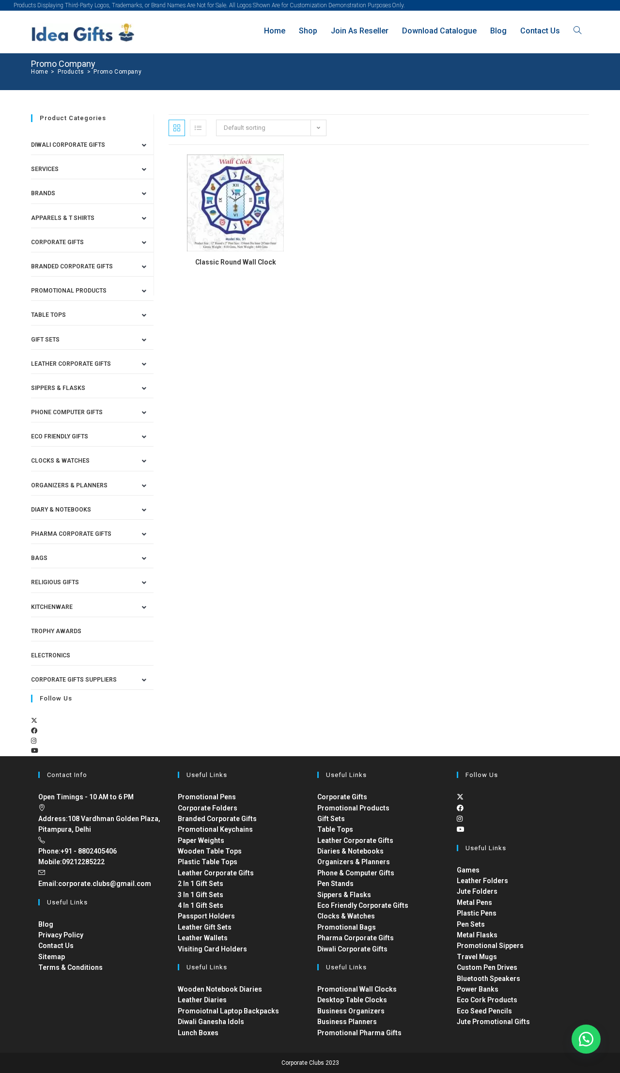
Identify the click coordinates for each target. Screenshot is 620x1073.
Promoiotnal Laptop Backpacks (228, 1011)
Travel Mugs (477, 957)
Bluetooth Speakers (488, 978)
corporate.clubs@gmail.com (104, 883)
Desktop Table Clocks (352, 1000)
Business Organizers (351, 1011)
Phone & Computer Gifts (355, 873)
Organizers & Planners (69, 485)
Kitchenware (52, 607)
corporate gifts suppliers (74, 679)
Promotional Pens (207, 797)
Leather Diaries (202, 1000)
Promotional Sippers (490, 945)
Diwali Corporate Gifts (68, 144)
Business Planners (347, 1022)
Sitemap (51, 957)
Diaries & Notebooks (350, 851)
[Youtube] (34, 750)
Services (45, 169)
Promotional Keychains (215, 829)
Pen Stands (335, 883)
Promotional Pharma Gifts (359, 1033)
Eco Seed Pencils (484, 1011)
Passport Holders (206, 916)
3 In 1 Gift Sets (200, 895)
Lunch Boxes (198, 1033)
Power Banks (477, 989)
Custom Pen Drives (487, 967)
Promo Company (117, 71)
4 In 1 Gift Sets (200, 905)
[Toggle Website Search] (577, 30)
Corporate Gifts (57, 242)
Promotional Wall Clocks (357, 989)
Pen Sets (471, 924)
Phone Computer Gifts (67, 412)
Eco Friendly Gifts (59, 436)
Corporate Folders (207, 808)
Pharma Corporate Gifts (71, 533)
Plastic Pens (476, 913)
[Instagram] (33, 741)
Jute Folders (477, 891)
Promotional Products (69, 290)
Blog (45, 924)
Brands (43, 193)
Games (468, 870)
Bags (39, 558)
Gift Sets (45, 339)
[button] (586, 1039)
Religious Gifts (55, 582)
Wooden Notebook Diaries (220, 989)
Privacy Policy (60, 935)
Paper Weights (201, 840)
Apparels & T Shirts (62, 218)
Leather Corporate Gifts (71, 363)
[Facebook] (34, 730)
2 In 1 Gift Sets (200, 883)
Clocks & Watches (60, 460)
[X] (34, 720)
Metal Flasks (477, 935)
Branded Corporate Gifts (217, 819)
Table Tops (48, 314)
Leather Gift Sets (205, 927)
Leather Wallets (203, 938)
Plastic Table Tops (207, 862)
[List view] (198, 128)
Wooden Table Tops (210, 851)
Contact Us (56, 945)
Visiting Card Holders (212, 949)
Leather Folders (482, 881)
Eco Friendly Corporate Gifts (362, 905)
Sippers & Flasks (58, 388)
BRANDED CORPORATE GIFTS (72, 266)
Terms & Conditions (70, 967)
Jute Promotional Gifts (493, 1022)
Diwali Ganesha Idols (211, 1022)
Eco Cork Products (487, 1000)
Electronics (50, 655)
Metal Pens (474, 902)
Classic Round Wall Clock (235, 262)
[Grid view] (177, 128)
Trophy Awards (56, 631)
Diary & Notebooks (61, 509)
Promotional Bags (346, 927)
